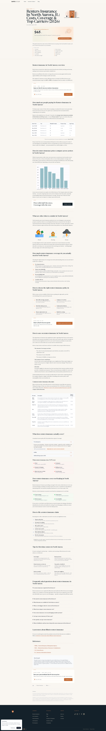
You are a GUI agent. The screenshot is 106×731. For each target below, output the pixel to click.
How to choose (57, 49)
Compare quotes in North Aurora (64, 323)
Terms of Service (86, 729)
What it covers (57, 52)
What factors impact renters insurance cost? (44, 609)
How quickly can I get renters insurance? (43, 619)
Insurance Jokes (49, 720)
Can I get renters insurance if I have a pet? (43, 616)
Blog (39, 1)
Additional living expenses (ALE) (53, 455)
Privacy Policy (92, 729)
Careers (61, 716)
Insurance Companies (50, 718)
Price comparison (37, 52)
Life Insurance (35, 720)
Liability (53, 452)
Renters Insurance (40, 685)
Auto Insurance (35, 716)
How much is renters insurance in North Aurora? (45, 598)
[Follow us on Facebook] (79, 714)
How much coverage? (38, 55)
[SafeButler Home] (33, 685)
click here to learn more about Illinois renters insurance (48, 635)
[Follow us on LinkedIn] (84, 714)
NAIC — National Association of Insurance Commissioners (47, 648)
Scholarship (48, 723)
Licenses (62, 718)
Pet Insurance (35, 723)
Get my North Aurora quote (65, 38)
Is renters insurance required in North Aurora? (44, 587)
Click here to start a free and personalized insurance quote (57, 387)
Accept (18, 727)
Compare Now (68, 94)
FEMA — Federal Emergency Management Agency (46, 645)
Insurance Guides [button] (31, 1)
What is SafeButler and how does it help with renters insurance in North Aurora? (52, 623)
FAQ (55, 55)
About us (62, 714)
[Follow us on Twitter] (81, 714)
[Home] (15, 1)
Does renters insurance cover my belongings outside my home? (48, 612)
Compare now (68, 679)
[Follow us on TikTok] (75, 714)
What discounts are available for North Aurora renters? (46, 602)
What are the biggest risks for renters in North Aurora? (46, 605)
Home (25, 1)
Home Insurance (35, 718)
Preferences (13, 727)
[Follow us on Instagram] (77, 714)
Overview (36, 49)
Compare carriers (67, 204)
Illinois (47, 685)
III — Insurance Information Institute (43, 652)
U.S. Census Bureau (39, 650)
